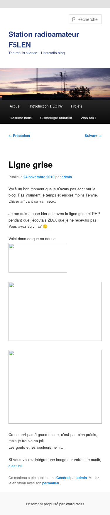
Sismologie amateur (56, 117)
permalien (50, 483)
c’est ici (15, 465)
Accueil (15, 105)
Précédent (19, 135)
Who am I (88, 117)
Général (63, 477)
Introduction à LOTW (46, 105)
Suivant (93, 135)
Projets (76, 105)
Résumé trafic (21, 117)
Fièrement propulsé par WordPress (55, 503)
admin (67, 176)
